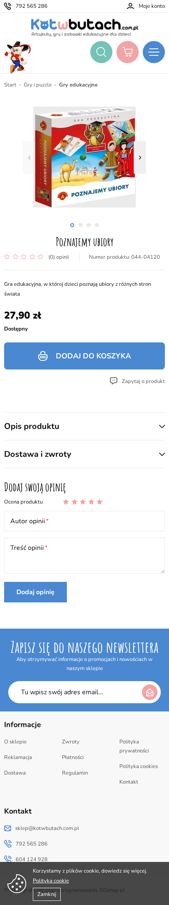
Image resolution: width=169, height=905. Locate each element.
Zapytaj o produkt (143, 381)
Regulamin (75, 773)
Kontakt (128, 782)
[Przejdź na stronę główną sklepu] (84, 28)
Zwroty (71, 741)
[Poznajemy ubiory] (84, 157)
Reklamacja (18, 757)
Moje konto (152, 6)
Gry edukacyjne (78, 85)
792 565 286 (32, 6)
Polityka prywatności (134, 746)
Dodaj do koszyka (93, 356)
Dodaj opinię (35, 592)
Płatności (73, 757)
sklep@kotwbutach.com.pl (47, 828)
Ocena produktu (23, 502)
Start (10, 85)
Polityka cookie (51, 880)
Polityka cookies (138, 766)
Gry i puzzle (38, 85)
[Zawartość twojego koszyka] (127, 52)
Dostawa (15, 773)
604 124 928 (32, 859)
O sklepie (15, 741)
